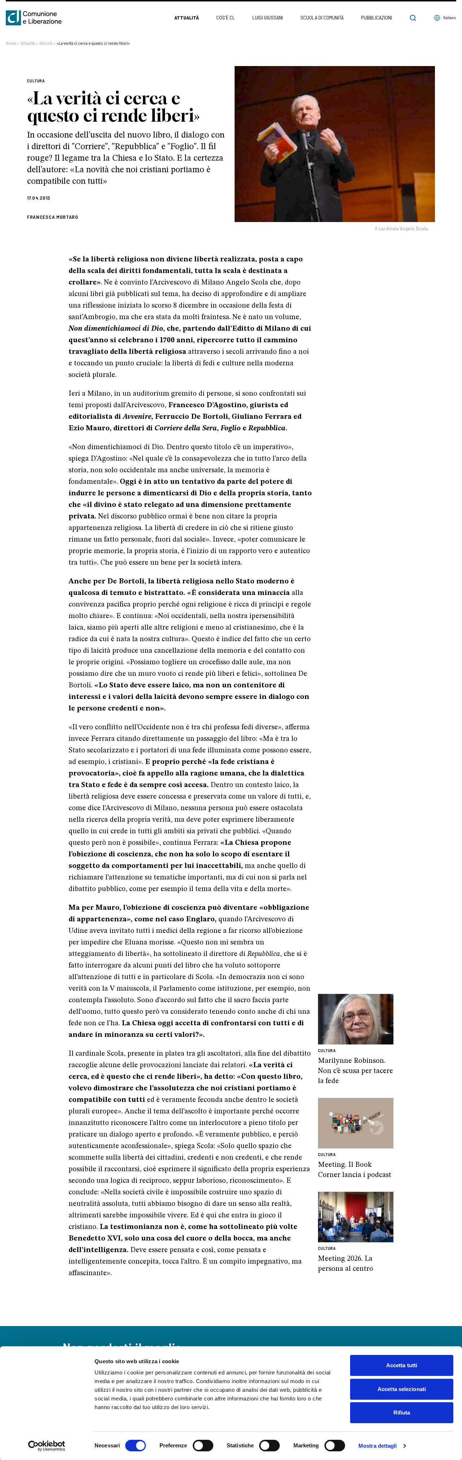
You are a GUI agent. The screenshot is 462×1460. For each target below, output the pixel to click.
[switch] (203, 1445)
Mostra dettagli (377, 1446)
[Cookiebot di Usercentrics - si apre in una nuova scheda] (46, 1446)
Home (12, 42)
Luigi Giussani (267, 17)
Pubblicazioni (376, 17)
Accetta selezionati (402, 1389)
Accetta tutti (401, 1365)
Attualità (186, 17)
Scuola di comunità (322, 17)
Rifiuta (401, 1412)
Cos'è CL (225, 17)
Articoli (47, 42)
